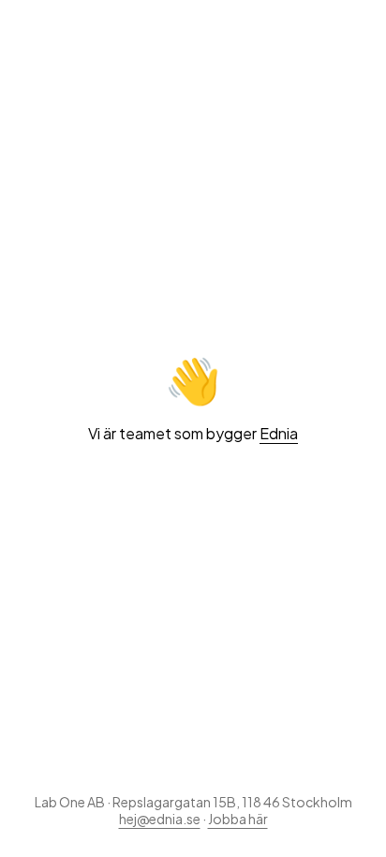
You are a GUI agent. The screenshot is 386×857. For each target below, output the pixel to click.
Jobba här (238, 818)
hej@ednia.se (159, 818)
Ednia (279, 433)
